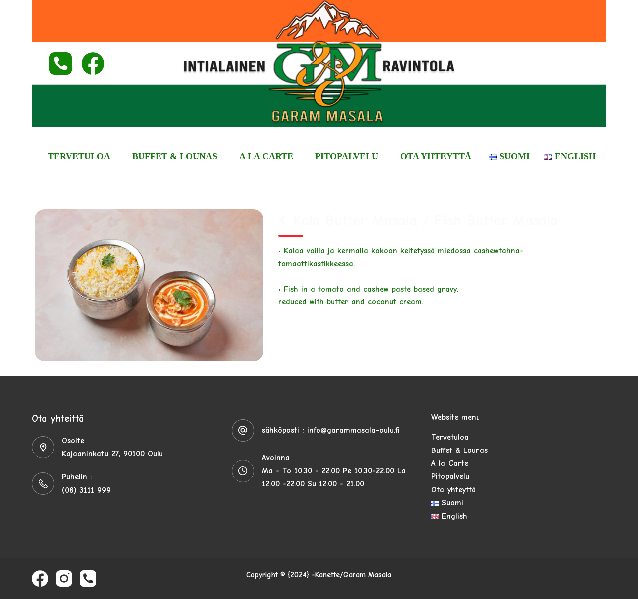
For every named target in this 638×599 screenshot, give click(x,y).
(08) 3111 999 (86, 490)
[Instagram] (64, 578)
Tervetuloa (79, 156)
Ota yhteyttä (435, 156)
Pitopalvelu (346, 156)
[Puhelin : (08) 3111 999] (43, 483)
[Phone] (60, 63)
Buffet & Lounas (174, 156)
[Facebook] (93, 63)
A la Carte (266, 156)
